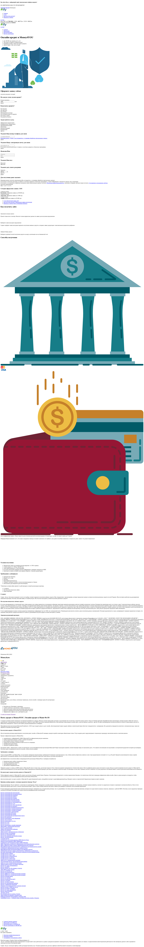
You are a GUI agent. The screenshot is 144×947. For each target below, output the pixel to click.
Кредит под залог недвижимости (9, 865)
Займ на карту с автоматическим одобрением (12, 831)
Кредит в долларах (5, 880)
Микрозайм (7, 31)
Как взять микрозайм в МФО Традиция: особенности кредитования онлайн (20, 852)
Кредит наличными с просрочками (10, 811)
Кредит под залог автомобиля (8, 889)
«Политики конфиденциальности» (55, 183)
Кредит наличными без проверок (9, 795)
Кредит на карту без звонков (8, 833)
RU (3, 20)
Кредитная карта (8, 32)
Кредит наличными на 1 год (8, 803)
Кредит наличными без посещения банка (11, 794)
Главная (6, 13)
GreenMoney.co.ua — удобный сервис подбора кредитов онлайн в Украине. (20, 898)
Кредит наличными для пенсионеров (10, 800)
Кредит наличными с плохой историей (11, 810)
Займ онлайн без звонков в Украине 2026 (11, 895)
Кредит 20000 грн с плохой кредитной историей (13, 873)
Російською (13, 7)
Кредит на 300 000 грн (6, 871)
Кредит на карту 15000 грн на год (9, 887)
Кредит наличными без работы (8, 796)
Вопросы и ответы (8, 17)
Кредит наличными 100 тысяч (8, 813)
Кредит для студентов (6, 819)
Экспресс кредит (5, 892)
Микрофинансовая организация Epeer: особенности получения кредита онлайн (21, 846)
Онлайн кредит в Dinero (7, 853)
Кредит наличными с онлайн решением (11, 825)
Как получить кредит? (9, 16)
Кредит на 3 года (5, 823)
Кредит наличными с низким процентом (11, 809)
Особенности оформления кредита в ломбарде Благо (14, 848)
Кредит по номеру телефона (8, 888)
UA (1, 20)
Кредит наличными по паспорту (9, 806)
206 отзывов (4, 662)
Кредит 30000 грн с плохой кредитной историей (13, 875)
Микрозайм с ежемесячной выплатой (10, 826)
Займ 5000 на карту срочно (7, 869)
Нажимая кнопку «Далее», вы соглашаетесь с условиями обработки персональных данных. (24, 138)
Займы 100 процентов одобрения (9, 829)
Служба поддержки (6, 714)
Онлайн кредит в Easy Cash (8, 854)
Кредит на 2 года (5, 822)
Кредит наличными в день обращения (10, 818)
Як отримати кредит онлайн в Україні (10, 894)
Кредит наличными (9, 33)
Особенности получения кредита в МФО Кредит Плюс (15, 840)
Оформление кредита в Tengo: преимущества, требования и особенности (19, 850)
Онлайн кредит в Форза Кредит (9, 856)
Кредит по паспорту (6, 830)
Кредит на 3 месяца (6, 877)
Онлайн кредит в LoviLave (7, 857)
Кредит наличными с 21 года (8, 821)
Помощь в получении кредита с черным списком (13, 885)
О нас (5, 14)
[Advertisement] (46, 549)
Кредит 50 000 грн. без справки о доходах (11, 868)
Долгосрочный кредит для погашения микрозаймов (14, 861)
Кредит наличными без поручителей (10, 792)
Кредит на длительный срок (8, 834)
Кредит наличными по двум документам (11, 804)
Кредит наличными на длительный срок (11, 802)
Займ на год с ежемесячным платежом (10, 860)
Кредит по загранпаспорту (7, 872)
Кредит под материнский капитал (9, 883)
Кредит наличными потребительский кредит (12, 807)
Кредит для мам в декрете (7, 881)
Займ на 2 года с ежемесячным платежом (11, 863)
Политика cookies (8, 936)
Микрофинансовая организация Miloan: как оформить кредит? (17, 849)
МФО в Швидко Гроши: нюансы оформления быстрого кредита (17, 845)
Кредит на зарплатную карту (8, 879)
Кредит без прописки (6, 817)
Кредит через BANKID (6, 891)
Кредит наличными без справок (9, 798)
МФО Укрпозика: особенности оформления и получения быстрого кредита (20, 844)
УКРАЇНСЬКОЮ (5, 7)
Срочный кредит (5, 838)
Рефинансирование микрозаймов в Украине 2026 (13, 896)
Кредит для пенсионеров (7, 837)
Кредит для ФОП (5, 867)
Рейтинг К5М (5, 673)
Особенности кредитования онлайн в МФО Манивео (14, 842)
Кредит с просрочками (6, 827)
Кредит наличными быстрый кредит (10, 799)
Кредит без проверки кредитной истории (11, 836)
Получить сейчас (5, 671)
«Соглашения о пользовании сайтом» (98, 183)
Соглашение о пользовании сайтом (13, 937)
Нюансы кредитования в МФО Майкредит (12, 841)
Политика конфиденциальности (12, 935)
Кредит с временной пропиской (9, 884)
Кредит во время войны (7, 876)
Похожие (13, 714)
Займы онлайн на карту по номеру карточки (12, 864)
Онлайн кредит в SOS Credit (8, 858)
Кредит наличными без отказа (8, 814)
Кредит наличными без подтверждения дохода (13, 815)
